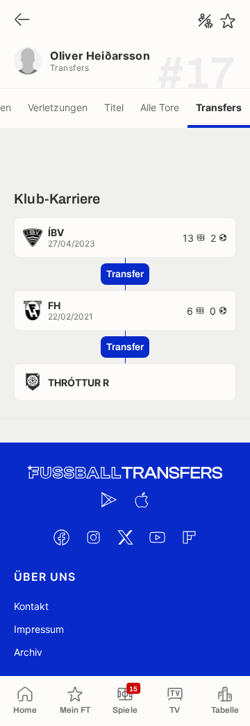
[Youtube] (157, 537)
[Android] (109, 499)
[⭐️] (227, 21)
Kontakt (31, 606)
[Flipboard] (188, 537)
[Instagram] (93, 537)
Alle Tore (159, 107)
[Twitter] (125, 537)
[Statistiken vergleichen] (205, 21)
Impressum (39, 629)
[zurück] (22, 20)
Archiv (28, 652)
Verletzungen (58, 107)
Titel (114, 107)
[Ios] (141, 499)
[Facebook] (61, 537)
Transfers (219, 107)
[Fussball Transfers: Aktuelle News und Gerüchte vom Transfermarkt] (125, 473)
